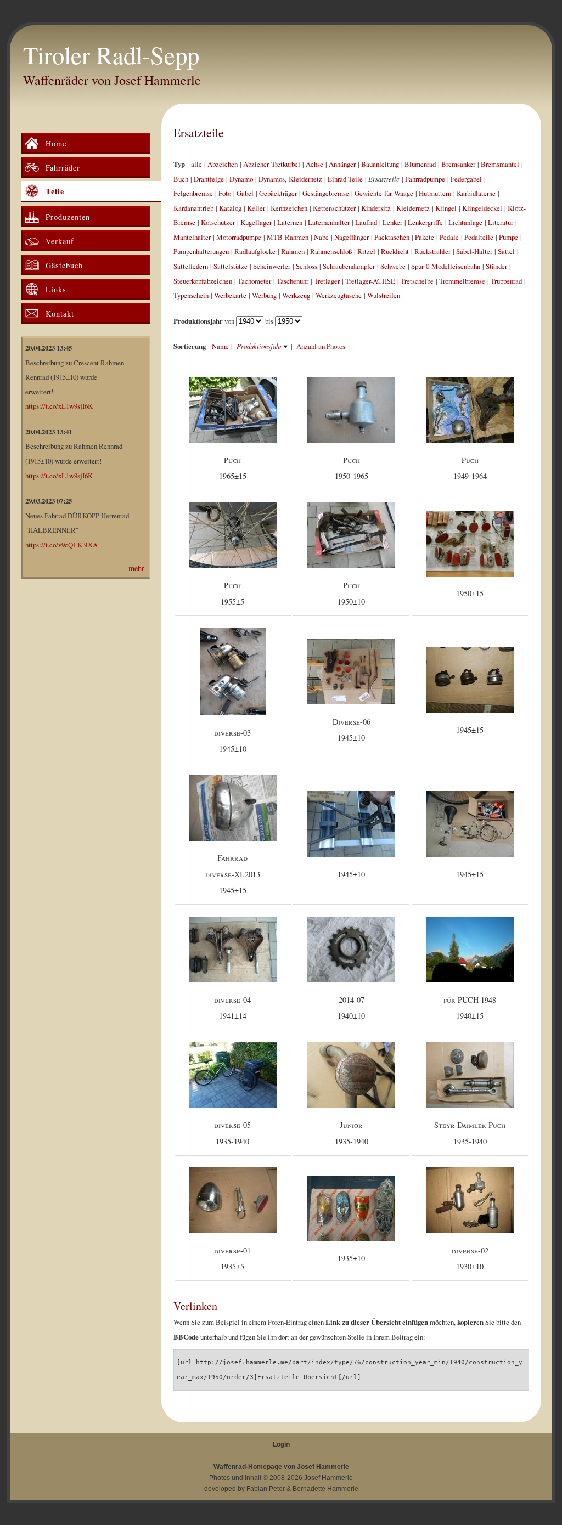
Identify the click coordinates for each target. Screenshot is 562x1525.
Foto (224, 193)
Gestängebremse (325, 193)
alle (196, 164)
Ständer (496, 266)
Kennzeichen (289, 208)
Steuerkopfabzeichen (202, 281)
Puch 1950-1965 (351, 468)
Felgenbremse (193, 193)
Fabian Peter (265, 1489)
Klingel (446, 208)
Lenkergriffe (425, 222)
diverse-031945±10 (232, 740)
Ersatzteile (198, 132)
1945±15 (470, 730)
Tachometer (254, 281)
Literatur (500, 222)
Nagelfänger (351, 237)
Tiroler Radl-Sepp (111, 54)
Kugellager (256, 222)
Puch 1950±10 (351, 593)
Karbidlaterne (476, 193)
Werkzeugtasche (339, 295)
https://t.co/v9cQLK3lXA (61, 545)
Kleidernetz (413, 208)
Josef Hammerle (328, 1478)
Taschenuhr (292, 281)
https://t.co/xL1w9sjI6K (59, 406)
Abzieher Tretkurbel (271, 164)
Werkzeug (296, 295)
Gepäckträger (278, 193)
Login (281, 1444)
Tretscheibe (417, 281)
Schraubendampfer (349, 266)
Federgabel (466, 179)
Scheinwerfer (271, 266)
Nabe (321, 237)
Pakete (424, 237)
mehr (136, 568)
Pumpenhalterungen (201, 251)
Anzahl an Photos (320, 346)
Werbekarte (230, 295)
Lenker (392, 222)
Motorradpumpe (238, 237)
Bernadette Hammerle (325, 1489)
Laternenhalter (329, 222)
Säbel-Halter (474, 251)
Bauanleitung (380, 164)
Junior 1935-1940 (351, 1133)
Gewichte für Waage (384, 193)
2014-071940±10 (351, 1008)
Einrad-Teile (345, 179)
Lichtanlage (465, 222)
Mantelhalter (192, 237)
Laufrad (366, 222)
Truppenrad (506, 281)
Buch (180, 179)
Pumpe (508, 237)
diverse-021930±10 (470, 1258)
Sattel (506, 251)
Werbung (264, 295)
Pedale (449, 237)
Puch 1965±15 (232, 468)
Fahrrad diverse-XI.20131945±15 (232, 873)
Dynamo (241, 179)
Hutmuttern (435, 193)
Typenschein (191, 295)
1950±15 (470, 593)
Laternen (289, 222)
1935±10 (351, 1258)
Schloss (306, 266)
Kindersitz (376, 208)
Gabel (245, 193)
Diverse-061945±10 (351, 729)
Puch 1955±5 (232, 593)
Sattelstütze (230, 266)
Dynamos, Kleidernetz (290, 179)
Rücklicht (395, 251)
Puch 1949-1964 (470, 468)
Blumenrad (420, 164)
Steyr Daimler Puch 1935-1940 (469, 1133)
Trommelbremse (462, 281)
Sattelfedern (190, 266)
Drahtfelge (209, 179)
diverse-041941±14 (232, 1008)
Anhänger (342, 164)
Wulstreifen (383, 295)
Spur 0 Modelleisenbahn (445, 266)
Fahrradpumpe (425, 179)
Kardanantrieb (193, 208)
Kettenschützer (334, 208)
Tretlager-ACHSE (370, 281)
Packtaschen (391, 237)
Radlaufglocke (255, 251)
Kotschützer (218, 222)
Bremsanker (458, 164)
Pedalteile (478, 237)
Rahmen (293, 251)
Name (220, 346)
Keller (256, 208)
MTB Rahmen (287, 237)
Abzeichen (222, 164)
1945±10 (351, 874)
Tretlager (327, 281)
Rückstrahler (432, 251)
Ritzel (366, 251)
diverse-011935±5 (232, 1258)
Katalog (230, 208)
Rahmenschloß (331, 251)
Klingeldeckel (482, 208)
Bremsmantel (500, 164)
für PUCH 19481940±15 (469, 1008)
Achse (314, 164)
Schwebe (393, 266)
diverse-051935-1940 (232, 1133)
